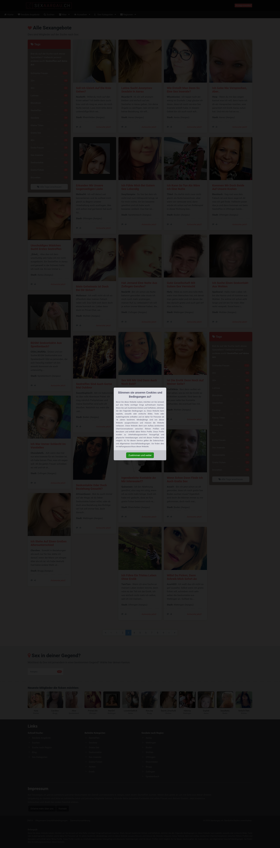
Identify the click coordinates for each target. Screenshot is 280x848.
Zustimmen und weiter (140, 455)
